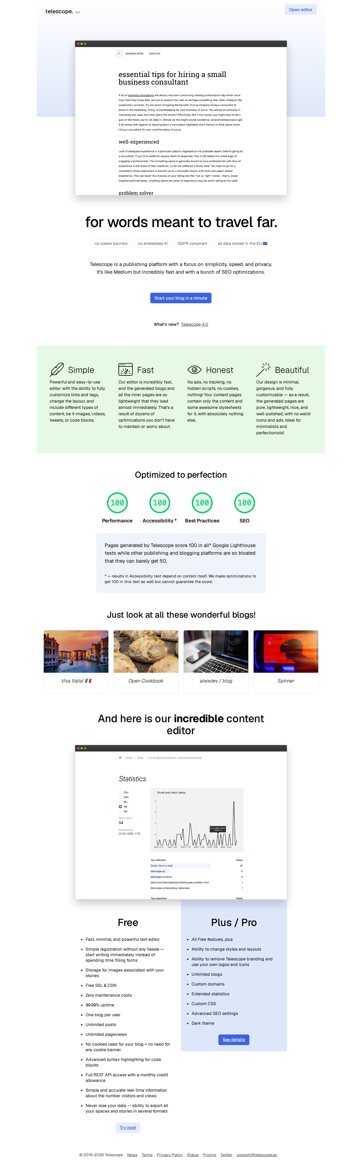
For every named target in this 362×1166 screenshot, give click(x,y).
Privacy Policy (170, 1154)
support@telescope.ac (257, 1154)
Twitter (226, 1154)
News (132, 1154)
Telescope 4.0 (194, 324)
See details (234, 1039)
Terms (147, 1154)
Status (193, 1154)
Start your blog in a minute (180, 298)
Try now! (128, 1127)
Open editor (300, 9)
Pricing (209, 1154)
